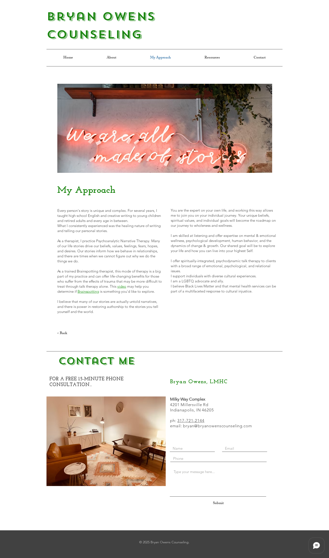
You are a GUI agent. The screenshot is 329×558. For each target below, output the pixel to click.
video (121, 286)
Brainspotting (88, 291)
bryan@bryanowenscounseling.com (217, 425)
